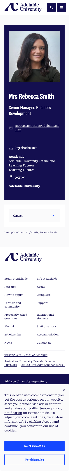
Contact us (44, 342)
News (8, 342)
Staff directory (46, 326)
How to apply (13, 294)
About (41, 286)
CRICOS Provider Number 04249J (43, 364)
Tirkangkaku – (25, 354)
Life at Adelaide (47, 278)
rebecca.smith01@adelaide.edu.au (37, 128)
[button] (34, 215)
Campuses (43, 294)
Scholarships (12, 334)
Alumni (9, 326)
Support (42, 302)
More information (34, 459)
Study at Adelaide (16, 278)
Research (10, 286)
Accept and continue (34, 446)
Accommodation (48, 334)
